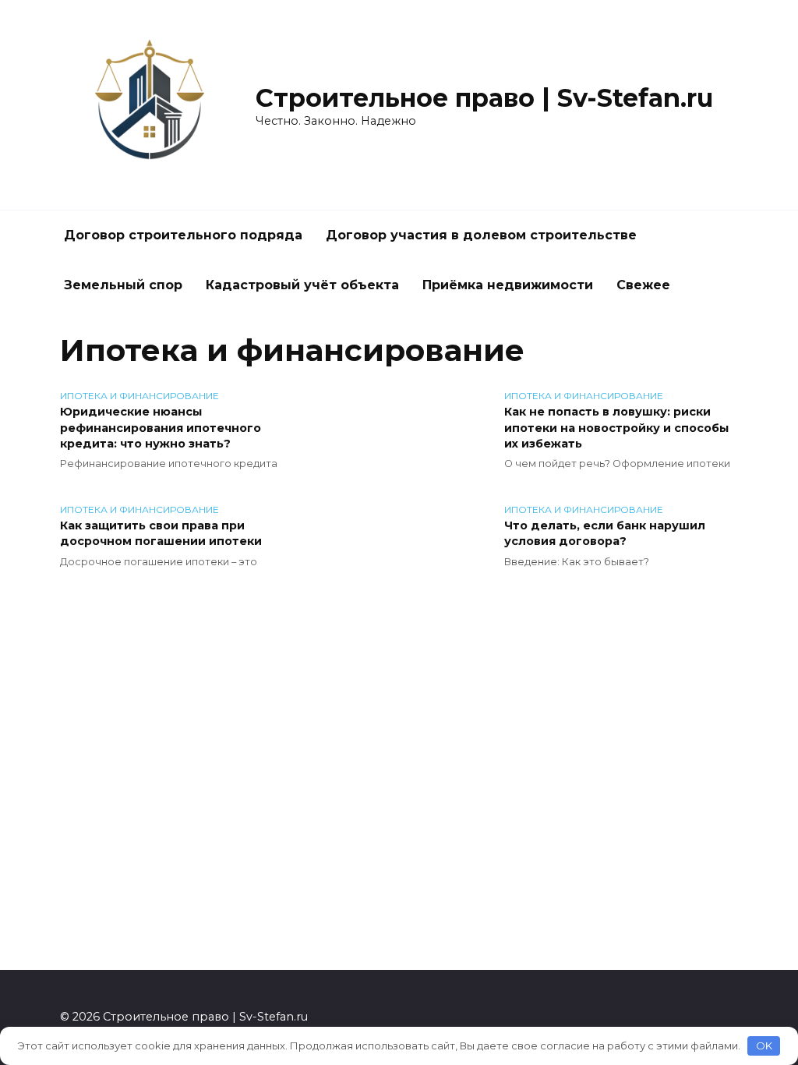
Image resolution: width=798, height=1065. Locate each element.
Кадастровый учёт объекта (302, 285)
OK (764, 1045)
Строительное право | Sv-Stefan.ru (484, 98)
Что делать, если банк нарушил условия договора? (604, 534)
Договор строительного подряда (183, 235)
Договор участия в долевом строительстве (481, 235)
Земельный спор (123, 285)
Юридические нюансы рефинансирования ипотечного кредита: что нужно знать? (160, 428)
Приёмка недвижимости (507, 285)
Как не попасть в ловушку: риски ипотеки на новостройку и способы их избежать (616, 428)
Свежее (643, 285)
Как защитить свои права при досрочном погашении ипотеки (161, 534)
